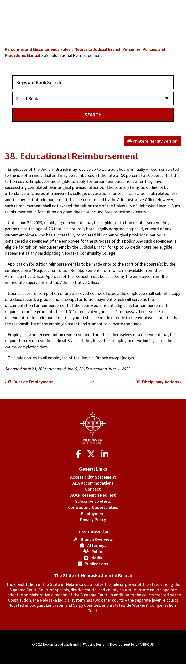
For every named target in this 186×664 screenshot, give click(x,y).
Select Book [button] (27, 98)
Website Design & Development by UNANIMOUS (118, 644)
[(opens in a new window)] (80, 454)
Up (92, 381)
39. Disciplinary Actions (158, 381)
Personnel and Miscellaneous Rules (37, 49)
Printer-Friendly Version (155, 141)
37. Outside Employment (29, 381)
